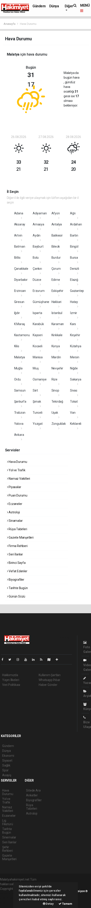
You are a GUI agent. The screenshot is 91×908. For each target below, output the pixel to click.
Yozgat (38, 423)
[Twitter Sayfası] (11, 659)
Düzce (37, 279)
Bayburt (38, 246)
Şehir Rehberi (7, 848)
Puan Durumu (17, 495)
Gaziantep (77, 291)
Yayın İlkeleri (10, 680)
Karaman (57, 324)
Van (72, 412)
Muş (35, 368)
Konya (55, 346)
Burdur (56, 257)
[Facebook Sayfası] (4, 659)
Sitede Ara (33, 790)
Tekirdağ (57, 401)
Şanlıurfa (20, 401)
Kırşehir (75, 335)
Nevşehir (57, 368)
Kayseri (38, 335)
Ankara (19, 435)
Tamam (66, 903)
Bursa (74, 257)
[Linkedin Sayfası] (35, 659)
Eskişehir (57, 291)
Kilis (16, 346)
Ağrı (73, 213)
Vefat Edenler (17, 571)
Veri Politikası (11, 685)
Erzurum (39, 291)
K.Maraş (19, 324)
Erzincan (20, 291)
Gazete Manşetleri (21, 537)
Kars (73, 324)
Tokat (74, 401)
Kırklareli (75, 423)
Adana (18, 213)
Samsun (20, 390)
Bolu (36, 257)
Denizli (74, 268)
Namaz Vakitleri (19, 478)
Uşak (54, 412)
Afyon (55, 213)
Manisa (38, 357)
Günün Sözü (16, 596)
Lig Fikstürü (7, 822)
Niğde (74, 368)
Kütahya (75, 346)
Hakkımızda (10, 675)
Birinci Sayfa (16, 563)
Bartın (74, 235)
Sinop (55, 390)
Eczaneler (15, 504)
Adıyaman (40, 213)
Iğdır (17, 313)
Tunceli (37, 412)
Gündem (39, 6)
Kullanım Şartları (50, 675)
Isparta (37, 313)
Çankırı (37, 268)
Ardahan (76, 224)
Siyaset (7, 760)
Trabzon (20, 412)
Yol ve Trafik (16, 470)
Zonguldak (58, 423)
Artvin (18, 235)
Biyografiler (16, 579)
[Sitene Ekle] (59, 659)
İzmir (73, 313)
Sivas (73, 390)
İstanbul (56, 313)
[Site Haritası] (50, 659)
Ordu (17, 379)
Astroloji (14, 512)
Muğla (18, 368)
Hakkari (56, 302)
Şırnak (37, 401)
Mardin (56, 357)
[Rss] (43, 659)
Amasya (38, 224)
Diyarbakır (21, 279)
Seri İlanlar (15, 554)
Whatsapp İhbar (49, 680)
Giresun (19, 302)
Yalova (18, 423)
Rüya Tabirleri (17, 529)
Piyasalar (14, 487)
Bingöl (74, 246)
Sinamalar (15, 520)
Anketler (32, 795)
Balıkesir (57, 235)
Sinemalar (9, 837)
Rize (54, 379)
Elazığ (74, 279)
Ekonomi (8, 755)
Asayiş (6, 775)
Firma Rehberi (17, 546)
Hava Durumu (17, 462)
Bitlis (17, 257)
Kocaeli (37, 346)
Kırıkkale (57, 335)
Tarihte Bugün (18, 588)
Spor (5, 770)
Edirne (55, 279)
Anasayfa (10, 23)
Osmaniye (39, 379)
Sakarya (75, 379)
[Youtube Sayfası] (27, 659)
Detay (49, 903)
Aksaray (19, 224)
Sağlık (6, 765)
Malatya (19, 357)
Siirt (35, 390)
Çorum (56, 268)
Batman (19, 246)
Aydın (36, 235)
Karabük (38, 324)
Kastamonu (22, 335)
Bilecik (55, 246)
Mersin (74, 357)
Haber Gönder (48, 685)
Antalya (56, 224)
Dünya (54, 6)
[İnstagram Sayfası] (20, 659)
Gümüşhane (41, 302)
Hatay (74, 302)
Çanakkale (21, 268)
